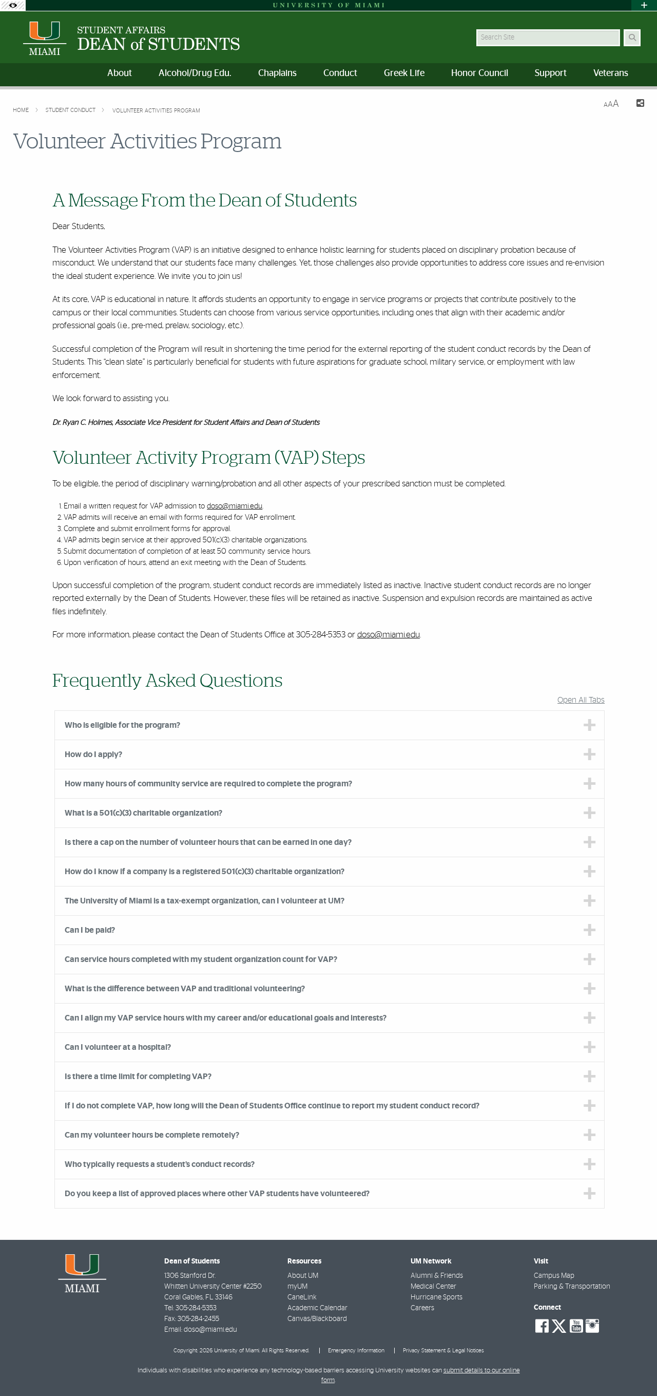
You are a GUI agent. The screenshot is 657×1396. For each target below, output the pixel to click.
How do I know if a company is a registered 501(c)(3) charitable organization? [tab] (204, 871)
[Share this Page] (635, 104)
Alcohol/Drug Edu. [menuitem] (195, 73)
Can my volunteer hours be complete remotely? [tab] (152, 1135)
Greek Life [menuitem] (404, 73)
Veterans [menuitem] (610, 73)
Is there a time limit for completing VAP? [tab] (138, 1076)
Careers (422, 1308)
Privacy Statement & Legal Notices (443, 1350)
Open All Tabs (581, 700)
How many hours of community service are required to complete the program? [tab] (208, 784)
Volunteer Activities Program (156, 111)
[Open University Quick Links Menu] (644, 5)
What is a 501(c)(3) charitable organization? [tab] (143, 813)
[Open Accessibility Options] (13, 5)
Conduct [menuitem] (340, 73)
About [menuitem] (119, 73)
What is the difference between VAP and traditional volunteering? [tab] (185, 989)
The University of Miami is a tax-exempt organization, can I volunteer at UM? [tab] (204, 901)
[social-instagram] (592, 1326)
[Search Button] (632, 37)
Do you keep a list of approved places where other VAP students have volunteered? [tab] (217, 1194)
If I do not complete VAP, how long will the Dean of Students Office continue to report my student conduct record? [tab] (272, 1106)
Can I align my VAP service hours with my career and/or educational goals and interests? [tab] (226, 1018)
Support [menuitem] (551, 73)
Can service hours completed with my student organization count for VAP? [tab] (201, 959)
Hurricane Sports (436, 1297)
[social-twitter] (559, 1325)
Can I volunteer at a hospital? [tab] (118, 1047)
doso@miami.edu (234, 506)
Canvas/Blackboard (317, 1319)
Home (21, 110)
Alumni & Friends (437, 1275)
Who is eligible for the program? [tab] (122, 725)
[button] (634, 1367)
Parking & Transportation (572, 1286)
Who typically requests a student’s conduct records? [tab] (160, 1164)
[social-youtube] (576, 1326)
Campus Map (554, 1275)
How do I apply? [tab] (93, 754)
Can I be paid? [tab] (90, 930)
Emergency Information (356, 1350)
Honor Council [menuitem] (479, 73)
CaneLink (302, 1297)
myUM (297, 1286)
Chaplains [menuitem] (277, 73)
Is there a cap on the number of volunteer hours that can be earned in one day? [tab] (208, 842)
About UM (302, 1275)
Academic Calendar (317, 1308)
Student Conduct (71, 110)
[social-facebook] (542, 1326)
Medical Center (433, 1286)
